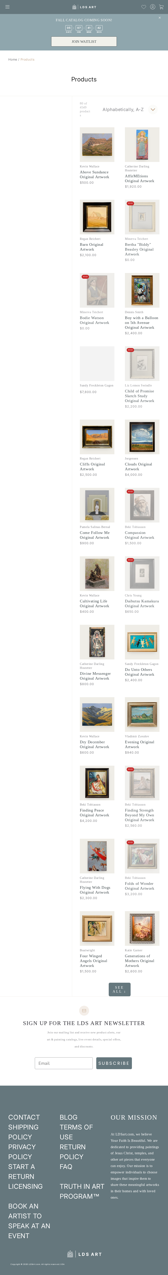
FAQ (66, 1167)
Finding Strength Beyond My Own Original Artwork (139, 815)
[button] (7, 7)
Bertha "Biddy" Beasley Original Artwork (139, 249)
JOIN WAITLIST (84, 41)
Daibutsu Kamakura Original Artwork (142, 603)
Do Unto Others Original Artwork (139, 672)
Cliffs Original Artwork (92, 466)
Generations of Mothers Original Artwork (139, 961)
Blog (68, 1117)
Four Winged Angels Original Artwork (93, 961)
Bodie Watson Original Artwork (94, 320)
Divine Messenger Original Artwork (95, 676)
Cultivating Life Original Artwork (94, 603)
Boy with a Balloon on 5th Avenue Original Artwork (141, 323)
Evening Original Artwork (139, 744)
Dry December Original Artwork (94, 744)
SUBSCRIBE (114, 1063)
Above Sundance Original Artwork (94, 174)
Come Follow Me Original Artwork (95, 535)
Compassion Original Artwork (139, 535)
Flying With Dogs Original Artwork (95, 889)
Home (12, 59)
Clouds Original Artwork (138, 466)
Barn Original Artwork (91, 246)
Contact (24, 1117)
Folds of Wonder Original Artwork (139, 886)
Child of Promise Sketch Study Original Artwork (139, 396)
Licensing (25, 1186)
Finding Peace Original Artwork (94, 812)
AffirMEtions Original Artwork (139, 178)
